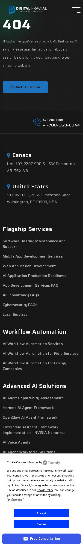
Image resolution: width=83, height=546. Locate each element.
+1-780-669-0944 (61, 125)
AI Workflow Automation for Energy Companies (34, 366)
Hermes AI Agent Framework (28, 408)
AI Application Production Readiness (34, 276)
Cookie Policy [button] (45, 490)
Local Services (15, 314)
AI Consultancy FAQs (21, 295)
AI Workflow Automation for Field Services (41, 353)
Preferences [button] (15, 499)
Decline (41, 524)
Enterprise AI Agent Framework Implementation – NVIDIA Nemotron (34, 429)
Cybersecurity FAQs (20, 305)
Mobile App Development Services (33, 256)
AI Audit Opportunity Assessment (33, 398)
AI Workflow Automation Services (33, 344)
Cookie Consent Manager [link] (23, 462)
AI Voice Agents (17, 442)
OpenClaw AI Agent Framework (30, 417)
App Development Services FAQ (30, 285)
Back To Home (27, 87)
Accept (41, 513)
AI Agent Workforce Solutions (29, 452)
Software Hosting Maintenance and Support (34, 243)
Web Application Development (29, 266)
